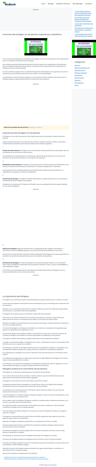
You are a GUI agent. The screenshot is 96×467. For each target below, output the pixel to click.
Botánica (78, 80)
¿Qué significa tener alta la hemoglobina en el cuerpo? (84, 35)
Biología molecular (63, 4)
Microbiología (78, 4)
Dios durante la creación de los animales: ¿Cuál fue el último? (84, 30)
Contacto (88, 4)
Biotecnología (79, 78)
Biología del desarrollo (82, 68)
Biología (51, 4)
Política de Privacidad (50, 465)
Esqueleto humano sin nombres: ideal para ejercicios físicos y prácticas (24, 457)
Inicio (43, 4)
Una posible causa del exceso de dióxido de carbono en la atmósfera (83, 19)
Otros (76, 85)
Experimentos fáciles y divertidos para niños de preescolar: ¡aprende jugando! (26, 459)
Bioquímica (78, 75)
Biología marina (80, 70)
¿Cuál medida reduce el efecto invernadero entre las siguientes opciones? (83, 13)
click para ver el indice (35, 127)
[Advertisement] (36, 20)
